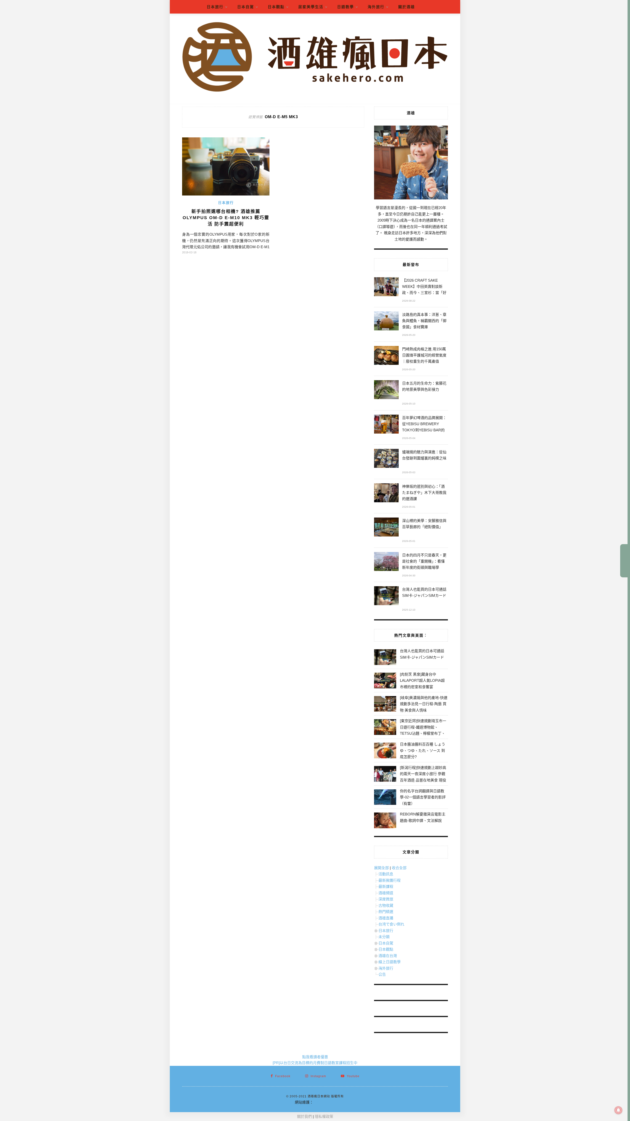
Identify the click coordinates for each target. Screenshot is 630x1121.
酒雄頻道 (385, 893)
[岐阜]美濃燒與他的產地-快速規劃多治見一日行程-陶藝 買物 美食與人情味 (423, 704)
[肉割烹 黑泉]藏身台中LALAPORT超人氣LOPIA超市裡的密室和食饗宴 (422, 680)
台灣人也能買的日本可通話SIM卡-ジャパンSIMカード (424, 592)
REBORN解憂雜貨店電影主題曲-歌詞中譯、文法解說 (422, 817)
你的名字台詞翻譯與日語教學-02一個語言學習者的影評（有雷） (423, 797)
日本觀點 (276, 7)
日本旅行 (215, 7)
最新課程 (385, 886)
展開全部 (381, 868)
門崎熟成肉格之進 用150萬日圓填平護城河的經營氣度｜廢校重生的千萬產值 (424, 355)
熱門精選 (385, 912)
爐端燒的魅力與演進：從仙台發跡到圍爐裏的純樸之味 (424, 455)
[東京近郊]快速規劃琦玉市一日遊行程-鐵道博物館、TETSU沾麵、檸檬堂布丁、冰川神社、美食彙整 (423, 730)
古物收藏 (385, 905)
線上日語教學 (389, 962)
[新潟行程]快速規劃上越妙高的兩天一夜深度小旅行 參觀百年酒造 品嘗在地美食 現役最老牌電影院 (423, 777)
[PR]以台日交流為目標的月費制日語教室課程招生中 (315, 1063)
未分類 (384, 937)
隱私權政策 (324, 1116)
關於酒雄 (406, 7)
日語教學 (345, 7)
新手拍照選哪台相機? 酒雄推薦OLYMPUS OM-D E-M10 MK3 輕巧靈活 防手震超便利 (226, 218)
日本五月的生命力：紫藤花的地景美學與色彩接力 (424, 386)
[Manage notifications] (618, 1110)
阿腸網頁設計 (324, 1102)
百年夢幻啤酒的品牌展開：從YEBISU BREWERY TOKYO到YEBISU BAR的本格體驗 (424, 425)
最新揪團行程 (389, 880)
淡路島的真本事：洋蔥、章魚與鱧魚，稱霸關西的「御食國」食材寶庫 (424, 320)
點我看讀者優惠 (315, 1057)
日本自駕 (245, 7)
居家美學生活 (310, 7)
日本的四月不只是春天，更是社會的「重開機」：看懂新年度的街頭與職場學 (424, 561)
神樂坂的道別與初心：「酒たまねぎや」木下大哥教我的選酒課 (424, 492)
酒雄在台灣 (387, 956)
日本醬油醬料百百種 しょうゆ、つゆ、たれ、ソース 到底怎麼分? (422, 750)
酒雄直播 (385, 918)
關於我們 (304, 1116)
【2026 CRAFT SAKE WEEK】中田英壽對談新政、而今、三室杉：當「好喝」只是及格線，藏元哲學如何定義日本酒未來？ (424, 287)
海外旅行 (376, 7)
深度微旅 (385, 899)
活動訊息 (385, 874)
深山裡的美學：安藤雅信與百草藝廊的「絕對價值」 (424, 524)
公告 (382, 974)
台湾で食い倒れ (391, 924)
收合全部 (399, 868)
